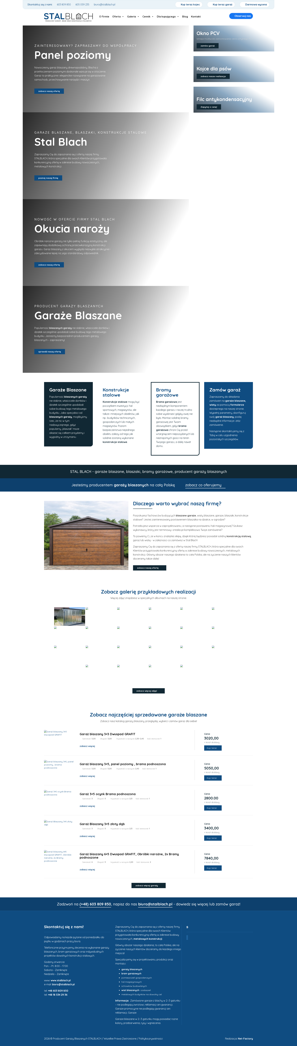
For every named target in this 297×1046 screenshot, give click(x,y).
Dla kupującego (166, 16)
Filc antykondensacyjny (224, 99)
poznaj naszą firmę (48, 178)
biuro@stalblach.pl (63, 984)
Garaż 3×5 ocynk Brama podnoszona (108, 794)
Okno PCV (208, 33)
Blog (185, 16)
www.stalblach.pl (61, 980)
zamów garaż (208, 45)
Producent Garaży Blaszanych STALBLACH (77, 1038)
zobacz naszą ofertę (49, 91)
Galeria (131, 16)
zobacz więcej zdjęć (147, 691)
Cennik (146, 16)
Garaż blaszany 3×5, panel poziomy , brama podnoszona (123, 764)
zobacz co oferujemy (204, 485)
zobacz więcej (88, 746)
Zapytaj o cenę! (209, 107)
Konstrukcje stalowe (116, 392)
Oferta (116, 16)
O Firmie (104, 16)
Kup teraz (212, 748)
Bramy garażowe (167, 392)
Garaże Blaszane (67, 390)
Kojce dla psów (214, 69)
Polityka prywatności (151, 1038)
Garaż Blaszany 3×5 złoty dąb (102, 824)
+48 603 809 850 (58, 990)
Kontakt (196, 16)
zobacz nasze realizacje (213, 76)
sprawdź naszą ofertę (49, 351)
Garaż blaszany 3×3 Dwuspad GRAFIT (107, 734)
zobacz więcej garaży (147, 885)
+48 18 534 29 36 (57, 994)
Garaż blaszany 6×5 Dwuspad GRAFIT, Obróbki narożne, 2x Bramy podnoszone (129, 855)
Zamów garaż (225, 390)
